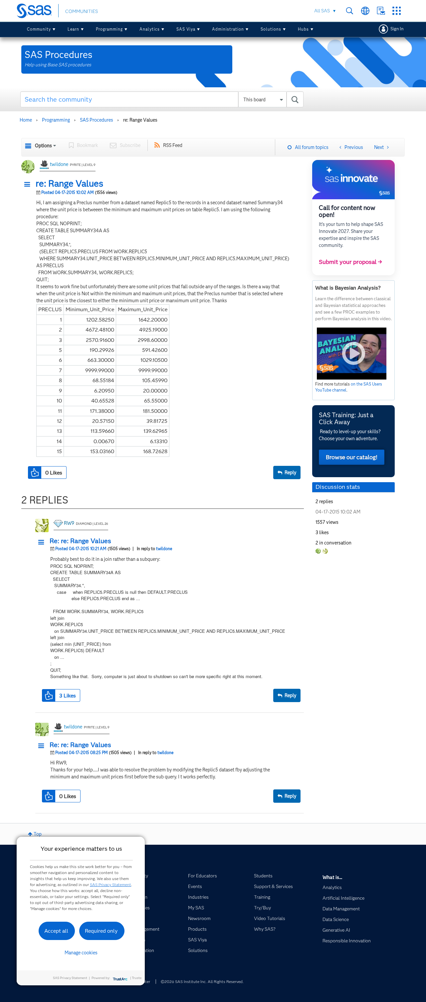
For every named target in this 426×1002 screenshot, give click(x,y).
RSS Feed (172, 145)
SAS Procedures (96, 120)
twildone (59, 164)
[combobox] (162, 99)
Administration (228, 29)
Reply (290, 473)
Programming (109, 29)
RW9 (69, 523)
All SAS (322, 11)
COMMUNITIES (81, 11)
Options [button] (43, 146)
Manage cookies (81, 953)
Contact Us (381, 11)
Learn (73, 29)
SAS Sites (396, 11)
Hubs (303, 29)
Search (349, 11)
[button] (29, 185)
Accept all (56, 931)
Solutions (271, 29)
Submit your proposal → (350, 262)
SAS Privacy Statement (110, 884)
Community (39, 29)
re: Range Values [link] (140, 120)
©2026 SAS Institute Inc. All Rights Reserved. (202, 981)
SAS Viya (185, 29)
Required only (101, 931)
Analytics (149, 29)
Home (26, 120)
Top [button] (38, 834)
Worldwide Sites (365, 11)
